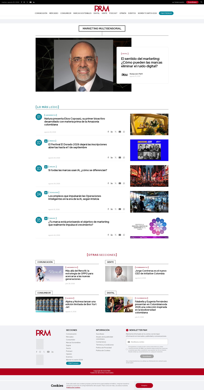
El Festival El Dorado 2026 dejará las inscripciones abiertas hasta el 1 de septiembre (77, 146)
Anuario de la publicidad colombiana (104, 338)
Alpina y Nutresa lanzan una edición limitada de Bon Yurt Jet (80, 304)
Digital (97, 13)
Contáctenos (101, 342)
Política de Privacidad (104, 348)
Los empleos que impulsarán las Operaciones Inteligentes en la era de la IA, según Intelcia (74, 197)
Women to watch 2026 (147, 13)
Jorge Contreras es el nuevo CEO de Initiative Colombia (150, 272)
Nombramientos (141, 267)
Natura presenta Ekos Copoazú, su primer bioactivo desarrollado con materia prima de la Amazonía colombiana (74, 121)
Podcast (113, 13)
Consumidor (65, 13)
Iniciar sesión (179, 2)
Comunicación (41, 13)
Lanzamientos (72, 267)
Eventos (132, 13)
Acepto (144, 385)
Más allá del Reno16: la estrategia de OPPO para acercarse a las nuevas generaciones (79, 275)
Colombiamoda (141, 298)
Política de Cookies (73, 387)
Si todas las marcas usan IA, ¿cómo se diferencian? (77, 170)
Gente (104, 13)
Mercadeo (53, 13)
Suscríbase (192, 2)
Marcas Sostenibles (82, 13)
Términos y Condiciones (105, 345)
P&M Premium (166, 13)
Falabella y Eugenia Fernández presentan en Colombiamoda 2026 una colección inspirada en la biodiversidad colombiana (151, 307)
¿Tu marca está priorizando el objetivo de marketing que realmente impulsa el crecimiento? (78, 223)
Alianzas (70, 298)
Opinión (123, 13)
